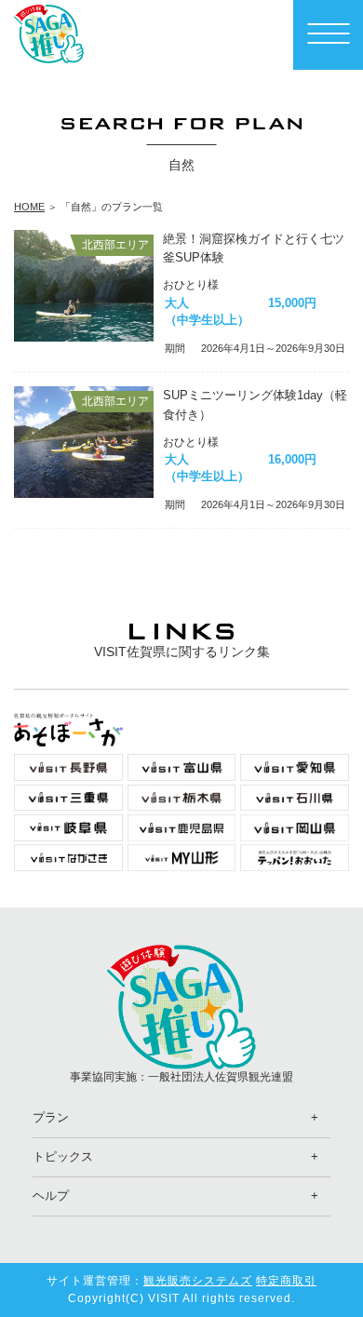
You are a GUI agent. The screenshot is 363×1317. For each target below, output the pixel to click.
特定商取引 (286, 1280)
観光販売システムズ (197, 1280)
